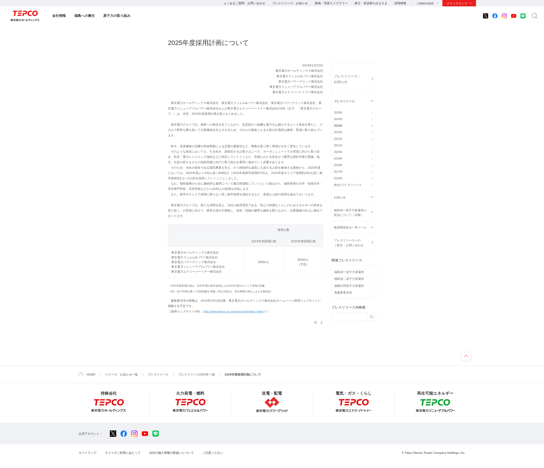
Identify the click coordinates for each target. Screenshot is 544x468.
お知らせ (340, 197)
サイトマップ (87, 452)
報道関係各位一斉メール (350, 227)
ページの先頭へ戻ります (466, 356)
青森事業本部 (343, 292)
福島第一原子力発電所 (349, 272)
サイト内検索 (534, 16)
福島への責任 (84, 15)
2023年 (338, 132)
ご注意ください (212, 452)
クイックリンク (457, 3)
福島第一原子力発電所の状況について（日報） (350, 213)
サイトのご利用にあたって (123, 452)
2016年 (338, 178)
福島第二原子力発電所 (349, 278)
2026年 (338, 112)
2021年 (338, 145)
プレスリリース (344, 101)
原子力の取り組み (116, 15)
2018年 (338, 165)
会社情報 (59, 15)
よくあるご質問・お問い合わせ (244, 3)
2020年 (338, 152)
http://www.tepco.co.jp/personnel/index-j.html (234, 311)
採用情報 (400, 3)
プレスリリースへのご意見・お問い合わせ (349, 243)
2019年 (338, 158)
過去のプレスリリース (347, 185)
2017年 (338, 171)
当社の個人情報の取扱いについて (171, 452)
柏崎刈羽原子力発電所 (349, 285)
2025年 (338, 119)
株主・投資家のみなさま (371, 3)
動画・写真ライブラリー (331, 3)
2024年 (338, 125)
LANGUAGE (425, 3)
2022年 (338, 138)
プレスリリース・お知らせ (290, 3)
